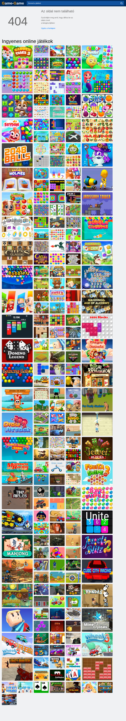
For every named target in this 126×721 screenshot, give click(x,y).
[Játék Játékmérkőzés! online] (73, 124)
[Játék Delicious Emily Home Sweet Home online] (41, 283)
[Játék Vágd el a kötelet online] (73, 540)
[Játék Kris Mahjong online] (97, 130)
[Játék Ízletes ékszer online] (73, 454)
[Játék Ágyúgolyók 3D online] (73, 528)
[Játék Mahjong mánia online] (57, 626)
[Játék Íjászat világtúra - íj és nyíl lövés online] (73, 577)
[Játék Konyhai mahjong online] (41, 112)
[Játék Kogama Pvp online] (41, 442)
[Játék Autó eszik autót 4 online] (17, 522)
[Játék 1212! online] (41, 369)
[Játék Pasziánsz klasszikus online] (41, 687)
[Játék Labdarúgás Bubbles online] (57, 564)
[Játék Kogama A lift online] (73, 283)
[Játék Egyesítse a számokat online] (73, 662)
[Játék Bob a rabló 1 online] (57, 479)
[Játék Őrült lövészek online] (17, 669)
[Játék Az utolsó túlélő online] (73, 589)
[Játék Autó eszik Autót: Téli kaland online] (41, 662)
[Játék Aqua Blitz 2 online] (97, 81)
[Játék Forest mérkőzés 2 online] (41, 271)
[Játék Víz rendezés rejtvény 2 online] (57, 173)
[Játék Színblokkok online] (73, 197)
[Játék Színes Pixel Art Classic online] (57, 246)
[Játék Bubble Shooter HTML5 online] (41, 50)
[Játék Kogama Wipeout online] (17, 620)
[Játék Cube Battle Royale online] (73, 442)
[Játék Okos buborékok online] (41, 124)
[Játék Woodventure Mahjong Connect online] (73, 479)
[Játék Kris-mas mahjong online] (41, 87)
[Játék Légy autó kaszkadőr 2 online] (9, 699)
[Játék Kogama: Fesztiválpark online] (57, 344)
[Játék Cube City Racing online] (97, 571)
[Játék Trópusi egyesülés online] (73, 50)
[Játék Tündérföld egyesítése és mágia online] (73, 210)
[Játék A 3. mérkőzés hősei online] (97, 155)
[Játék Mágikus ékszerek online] (97, 350)
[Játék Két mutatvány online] (57, 222)
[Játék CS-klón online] (73, 687)
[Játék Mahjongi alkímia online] (97, 301)
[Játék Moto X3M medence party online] (57, 662)
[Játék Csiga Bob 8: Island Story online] (17, 595)
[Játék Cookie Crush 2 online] (57, 234)
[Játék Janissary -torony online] (97, 204)
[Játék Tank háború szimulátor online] (57, 540)
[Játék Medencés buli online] (57, 136)
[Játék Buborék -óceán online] (41, 479)
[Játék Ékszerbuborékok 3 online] (97, 497)
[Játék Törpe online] (17, 130)
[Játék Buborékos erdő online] (73, 99)
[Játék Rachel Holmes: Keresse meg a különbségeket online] (17, 179)
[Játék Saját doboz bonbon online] (73, 601)
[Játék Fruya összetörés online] (41, 210)
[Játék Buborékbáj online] (97, 228)
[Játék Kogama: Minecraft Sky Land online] (57, 307)
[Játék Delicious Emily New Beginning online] (41, 320)
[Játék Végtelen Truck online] (41, 503)
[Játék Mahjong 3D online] (17, 228)
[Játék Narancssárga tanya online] (73, 271)
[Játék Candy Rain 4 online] (89, 687)
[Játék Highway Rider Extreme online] (57, 454)
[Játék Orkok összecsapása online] (41, 430)
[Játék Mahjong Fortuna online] (97, 277)
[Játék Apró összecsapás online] (73, 405)
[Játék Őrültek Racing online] (17, 473)
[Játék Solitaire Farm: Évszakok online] (73, 675)
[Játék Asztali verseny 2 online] (57, 516)
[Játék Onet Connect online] (97, 106)
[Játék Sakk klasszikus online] (17, 252)
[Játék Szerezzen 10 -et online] (57, 503)
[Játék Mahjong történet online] (57, 210)
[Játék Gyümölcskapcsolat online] (57, 442)
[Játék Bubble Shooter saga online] (17, 448)
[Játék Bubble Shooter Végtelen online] (57, 283)
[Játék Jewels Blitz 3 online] (57, 161)
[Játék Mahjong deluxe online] (73, 258)
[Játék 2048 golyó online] (17, 155)
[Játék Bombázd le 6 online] (57, 638)
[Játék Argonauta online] (73, 381)
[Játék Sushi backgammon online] (97, 375)
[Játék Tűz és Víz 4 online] (73, 332)
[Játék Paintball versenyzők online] (73, 430)
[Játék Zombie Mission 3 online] (57, 687)
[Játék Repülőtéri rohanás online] (73, 136)
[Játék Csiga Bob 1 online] (57, 381)
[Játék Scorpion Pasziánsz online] (57, 675)
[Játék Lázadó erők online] (73, 638)
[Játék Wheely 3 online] (97, 644)
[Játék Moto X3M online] (41, 454)
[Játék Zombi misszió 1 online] (41, 540)
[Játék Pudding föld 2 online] (73, 307)
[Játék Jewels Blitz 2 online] (97, 546)
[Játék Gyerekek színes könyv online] (57, 552)
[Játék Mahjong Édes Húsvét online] (57, 295)
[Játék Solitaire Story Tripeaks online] (25, 687)
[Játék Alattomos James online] (41, 332)
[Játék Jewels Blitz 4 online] (41, 63)
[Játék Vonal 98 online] (41, 161)
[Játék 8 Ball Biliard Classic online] (73, 356)
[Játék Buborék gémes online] (73, 234)
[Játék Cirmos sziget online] (41, 307)
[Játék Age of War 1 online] (41, 405)
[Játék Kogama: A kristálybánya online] (97, 620)
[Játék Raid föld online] (41, 638)
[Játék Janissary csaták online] (41, 234)
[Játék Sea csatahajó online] (57, 87)
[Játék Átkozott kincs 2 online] (41, 295)
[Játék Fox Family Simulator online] (97, 399)
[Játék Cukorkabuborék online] (73, 75)
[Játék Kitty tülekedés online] (73, 173)
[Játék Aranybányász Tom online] (73, 626)
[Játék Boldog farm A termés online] (97, 252)
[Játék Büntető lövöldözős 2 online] (57, 393)
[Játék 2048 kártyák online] (17, 326)
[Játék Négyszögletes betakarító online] (57, 197)
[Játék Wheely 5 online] (41, 467)
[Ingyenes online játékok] (13, 3)
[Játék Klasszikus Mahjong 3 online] (41, 393)
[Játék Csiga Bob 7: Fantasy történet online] (41, 564)
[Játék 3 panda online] (97, 595)
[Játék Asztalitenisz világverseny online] (73, 393)
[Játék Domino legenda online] (17, 350)
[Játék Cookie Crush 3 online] (41, 148)
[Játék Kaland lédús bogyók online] (73, 148)
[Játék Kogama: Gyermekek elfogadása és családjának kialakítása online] (41, 381)
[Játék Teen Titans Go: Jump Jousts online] (73, 650)
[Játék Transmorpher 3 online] (57, 491)
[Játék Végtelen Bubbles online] (17, 277)
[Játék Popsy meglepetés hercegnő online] (41, 516)
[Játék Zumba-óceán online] (41, 173)
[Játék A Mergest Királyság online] (57, 50)
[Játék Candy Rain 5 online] (57, 258)
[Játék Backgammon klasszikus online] (73, 295)
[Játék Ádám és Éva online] (57, 577)
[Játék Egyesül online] (97, 522)
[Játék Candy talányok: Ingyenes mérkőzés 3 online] (97, 57)
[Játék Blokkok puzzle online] (97, 669)
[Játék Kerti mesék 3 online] (17, 57)
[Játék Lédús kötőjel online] (73, 161)
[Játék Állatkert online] (41, 185)
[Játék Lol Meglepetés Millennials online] (73, 246)
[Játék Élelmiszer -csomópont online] (57, 405)
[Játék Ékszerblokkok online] (97, 448)
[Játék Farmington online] (41, 356)
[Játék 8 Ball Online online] (41, 491)
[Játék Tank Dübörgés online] (41, 675)
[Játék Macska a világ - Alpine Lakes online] (17, 399)
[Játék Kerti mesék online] (57, 148)
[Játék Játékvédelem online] (73, 503)
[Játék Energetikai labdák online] (17, 375)
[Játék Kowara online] (17, 301)
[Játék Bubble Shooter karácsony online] (41, 589)
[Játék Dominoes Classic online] (57, 112)
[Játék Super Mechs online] (41, 577)
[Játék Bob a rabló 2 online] (73, 564)
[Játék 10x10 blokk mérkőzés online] (57, 185)
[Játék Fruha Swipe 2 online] (97, 473)
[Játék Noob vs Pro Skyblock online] (41, 613)
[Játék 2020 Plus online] (57, 320)
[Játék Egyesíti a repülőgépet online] (57, 418)
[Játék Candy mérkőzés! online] (73, 87)
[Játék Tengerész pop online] (57, 332)
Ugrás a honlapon (48, 28)
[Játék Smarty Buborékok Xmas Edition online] (73, 63)
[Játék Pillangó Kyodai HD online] (41, 246)
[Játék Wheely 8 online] (73, 516)
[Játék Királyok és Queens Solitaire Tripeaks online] (9, 687)
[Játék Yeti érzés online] (57, 528)
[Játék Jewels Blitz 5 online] (57, 271)
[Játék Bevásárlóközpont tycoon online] (41, 418)
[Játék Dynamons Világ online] (73, 344)
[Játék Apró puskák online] (17, 497)
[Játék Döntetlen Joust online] (57, 467)
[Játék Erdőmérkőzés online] (57, 63)
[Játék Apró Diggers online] (73, 552)
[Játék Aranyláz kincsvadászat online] (41, 99)
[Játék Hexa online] (41, 626)
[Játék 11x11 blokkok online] (57, 75)
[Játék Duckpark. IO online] (41, 528)
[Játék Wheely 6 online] (57, 601)
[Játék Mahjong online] (17, 546)
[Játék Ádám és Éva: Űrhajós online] (105, 687)
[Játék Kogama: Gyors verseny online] (73, 613)
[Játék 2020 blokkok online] (97, 326)
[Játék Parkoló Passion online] (41, 601)
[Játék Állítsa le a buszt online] (73, 320)
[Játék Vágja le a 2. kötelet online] (41, 344)
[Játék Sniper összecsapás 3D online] (17, 571)
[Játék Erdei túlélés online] (57, 589)
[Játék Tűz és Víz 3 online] (41, 650)
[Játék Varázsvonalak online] (17, 81)
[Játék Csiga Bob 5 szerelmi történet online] (73, 491)
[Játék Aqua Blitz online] (41, 136)
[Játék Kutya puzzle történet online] (17, 106)
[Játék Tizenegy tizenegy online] (41, 222)
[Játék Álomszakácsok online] (73, 185)
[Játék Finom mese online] (17, 204)
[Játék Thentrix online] (57, 124)
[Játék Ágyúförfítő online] (97, 179)
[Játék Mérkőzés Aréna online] (41, 197)
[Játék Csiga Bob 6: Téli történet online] (73, 467)
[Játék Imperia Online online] (57, 356)
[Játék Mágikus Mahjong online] (57, 369)
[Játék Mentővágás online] (97, 424)
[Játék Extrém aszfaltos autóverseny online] (57, 430)
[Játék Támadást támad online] (17, 424)
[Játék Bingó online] (73, 418)
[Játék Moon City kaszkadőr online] (57, 650)
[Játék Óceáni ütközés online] (57, 613)
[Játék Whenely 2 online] (17, 644)
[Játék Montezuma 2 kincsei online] (41, 552)
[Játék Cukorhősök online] (73, 112)
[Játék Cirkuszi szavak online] (41, 258)
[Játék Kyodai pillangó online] (73, 222)
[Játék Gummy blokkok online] (73, 369)
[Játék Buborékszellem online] (41, 75)
